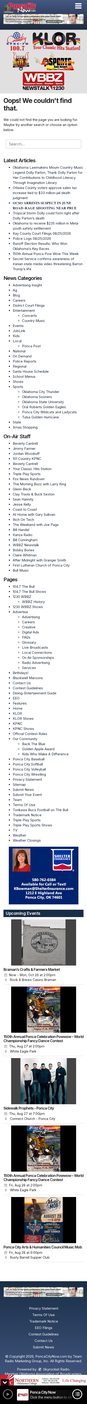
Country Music (33, 320)
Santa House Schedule (31, 371)
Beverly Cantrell (25, 443)
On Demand (22, 356)
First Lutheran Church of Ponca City (41, 565)
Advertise (20, 612)
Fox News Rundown (29, 479)
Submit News (23, 789)
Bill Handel (21, 530)
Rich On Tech (23, 519)
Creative (28, 627)
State (17, 422)
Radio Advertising (36, 662)
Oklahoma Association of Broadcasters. (50, 1374)
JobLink (19, 331)
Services (29, 668)
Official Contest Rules (30, 734)
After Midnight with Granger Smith (39, 560)
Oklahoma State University (43, 402)
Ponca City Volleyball (29, 769)
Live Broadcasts (35, 647)
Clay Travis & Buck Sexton (34, 494)
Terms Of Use (24, 805)
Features (20, 703)
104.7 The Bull (24, 586)
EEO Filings (43, 1328)
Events (18, 326)
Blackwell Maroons (28, 678)
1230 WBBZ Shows (28, 607)
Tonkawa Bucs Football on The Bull (40, 810)
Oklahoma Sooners (37, 397)
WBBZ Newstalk (26, 545)
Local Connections (37, 652)
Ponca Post (31, 346)
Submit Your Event (27, 794)
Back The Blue (33, 744)
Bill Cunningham (25, 540)
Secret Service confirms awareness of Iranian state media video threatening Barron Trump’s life (48, 264)
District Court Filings (29, 305)
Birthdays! (21, 673)
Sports (18, 386)
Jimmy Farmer (24, 448)
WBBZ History (33, 602)
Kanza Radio (22, 535)
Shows (18, 381)
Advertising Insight (27, 285)
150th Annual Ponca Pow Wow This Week (46, 254)
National (19, 351)
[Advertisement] (43, 19)
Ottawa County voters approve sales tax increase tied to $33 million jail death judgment (45, 193)
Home (18, 708)
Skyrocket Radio (55, 1369)
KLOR (17, 713)
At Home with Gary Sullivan (34, 514)
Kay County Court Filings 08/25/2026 (42, 233)
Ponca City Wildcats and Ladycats (49, 412)
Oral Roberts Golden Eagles (44, 407)
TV (15, 830)
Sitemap (19, 784)
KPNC (18, 723)
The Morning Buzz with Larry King (39, 484)
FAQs (26, 637)
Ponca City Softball (28, 764)
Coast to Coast (25, 509)
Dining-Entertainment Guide (34, 693)
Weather (19, 835)
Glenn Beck (22, 489)
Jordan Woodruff (26, 453)
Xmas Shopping (25, 427)
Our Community (25, 739)
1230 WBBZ (22, 596)
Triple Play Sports (27, 474)
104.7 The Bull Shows (29, 591)
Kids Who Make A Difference (45, 754)
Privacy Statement (27, 779)
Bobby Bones (23, 550)
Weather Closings (27, 840)
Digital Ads (30, 632)
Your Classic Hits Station (32, 469)
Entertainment (24, 310)
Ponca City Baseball (29, 759)
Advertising (31, 617)
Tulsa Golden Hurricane (40, 417)
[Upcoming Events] (43, 942)
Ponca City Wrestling (29, 774)
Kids (16, 336)
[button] (78, 6)
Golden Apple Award (38, 749)
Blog (16, 295)
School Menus (24, 376)
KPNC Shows (23, 728)
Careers (19, 300)
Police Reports (24, 361)
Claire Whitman (25, 555)
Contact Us (22, 683)
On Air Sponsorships (38, 657)
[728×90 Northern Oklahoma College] (43, 1380)
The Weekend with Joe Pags (36, 524)
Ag (15, 290)
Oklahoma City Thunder (40, 392)
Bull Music (21, 570)
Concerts (29, 315)
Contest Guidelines (28, 688)
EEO (16, 698)
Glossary (29, 642)
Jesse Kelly (22, 504)
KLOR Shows (23, 718)
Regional (19, 366)
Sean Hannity (23, 499)
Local (17, 341)
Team (17, 800)
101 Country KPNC (27, 458)
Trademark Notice (27, 815)
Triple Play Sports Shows (32, 825)
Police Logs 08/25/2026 (32, 238)
